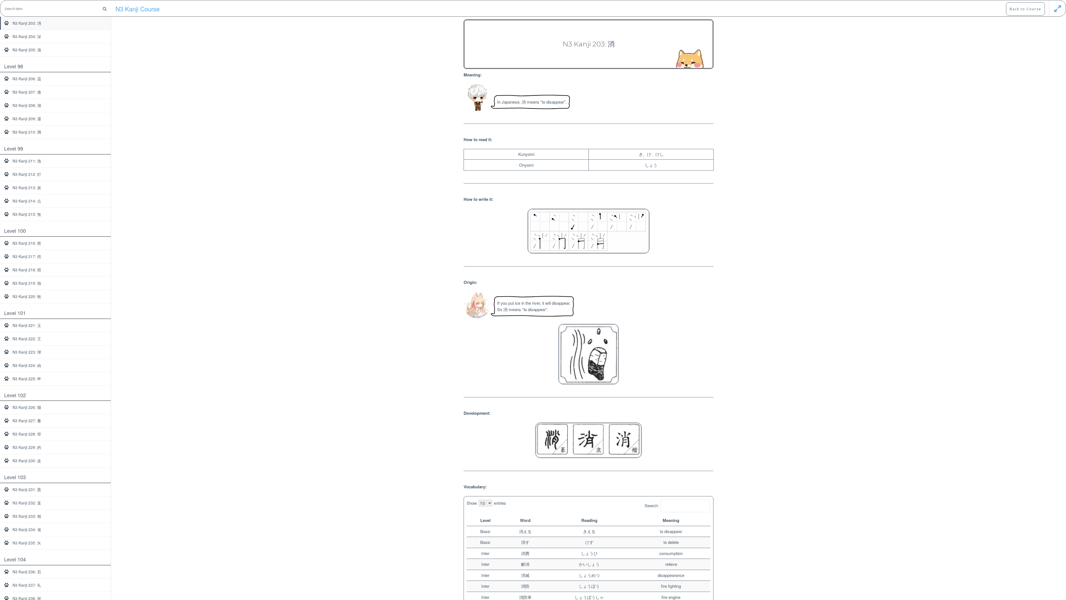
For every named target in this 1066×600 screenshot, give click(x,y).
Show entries (486, 503)
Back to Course (1025, 9)
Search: (652, 505)
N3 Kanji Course (137, 8)
